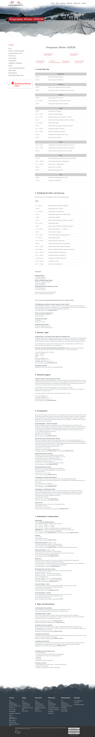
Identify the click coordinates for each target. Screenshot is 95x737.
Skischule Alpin (65, 61)
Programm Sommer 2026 (15, 53)
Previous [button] (8, 84)
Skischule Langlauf (79, 61)
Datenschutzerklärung (79, 704)
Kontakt (84, 3)
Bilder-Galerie (12, 70)
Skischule (69, 3)
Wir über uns (12, 56)
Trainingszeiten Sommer (53, 707)
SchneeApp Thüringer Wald (15, 75)
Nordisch (62, 3)
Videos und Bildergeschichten (16, 68)
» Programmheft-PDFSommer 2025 (74, 54)
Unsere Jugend (12, 58)
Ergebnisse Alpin (26, 706)
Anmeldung (50, 711)
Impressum (76, 702)
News (9, 48)
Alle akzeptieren (74, 728)
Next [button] (33, 84)
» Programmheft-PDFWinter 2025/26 (48, 54)
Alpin (57, 3)
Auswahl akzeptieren (74, 730)
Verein (52, 3)
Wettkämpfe (52, 61)
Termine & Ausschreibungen (16, 51)
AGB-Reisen (51, 713)
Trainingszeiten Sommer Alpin (27, 708)
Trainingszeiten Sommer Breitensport (66, 706)
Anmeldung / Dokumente (15, 63)
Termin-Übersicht (41, 61)
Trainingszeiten (65, 62)
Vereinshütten (12, 60)
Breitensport (76, 3)
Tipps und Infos (78, 62)
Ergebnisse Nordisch (39, 706)
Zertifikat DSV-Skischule (53, 709)
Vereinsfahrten (40, 62)
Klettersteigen (64, 711)
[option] (21, 84)
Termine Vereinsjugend (55, 62)
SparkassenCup (12, 73)
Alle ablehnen (74, 733)
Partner (10, 65)
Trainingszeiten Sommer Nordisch (40, 708)
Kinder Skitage (51, 706)
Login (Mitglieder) (78, 700)
